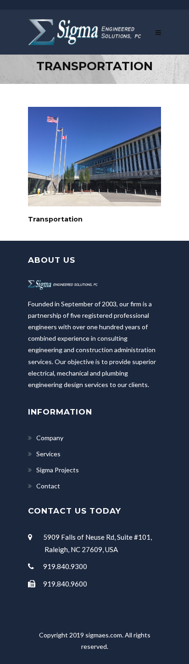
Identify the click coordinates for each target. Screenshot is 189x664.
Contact (48, 486)
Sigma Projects (57, 470)
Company (49, 438)
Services (48, 454)
